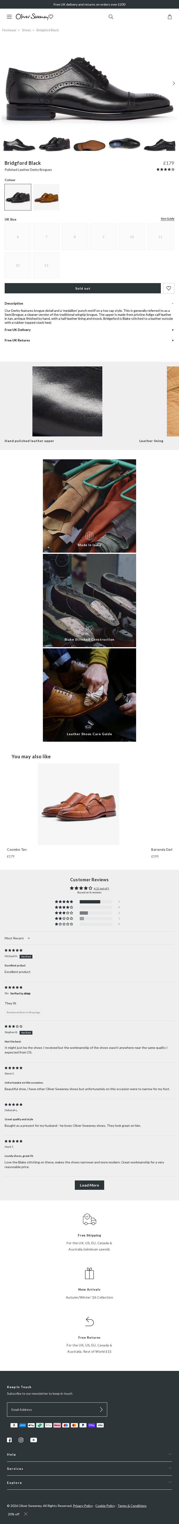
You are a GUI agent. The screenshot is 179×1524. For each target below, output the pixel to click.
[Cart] (169, 18)
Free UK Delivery (18, 330)
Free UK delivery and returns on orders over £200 (89, 4)
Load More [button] (89, 1185)
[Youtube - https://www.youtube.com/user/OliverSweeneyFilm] (33, 1441)
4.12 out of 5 (101, 888)
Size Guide (167, 218)
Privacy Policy (83, 1506)
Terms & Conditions (132, 1506)
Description (14, 303)
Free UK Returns (17, 340)
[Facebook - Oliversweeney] (9, 1441)
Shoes (26, 30)
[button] (165, 169)
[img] (13, 950)
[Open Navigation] (11, 19)
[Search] (111, 17)
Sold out (82, 288)
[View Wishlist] (51, 17)
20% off (13, 1514)
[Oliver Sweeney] (32, 19)
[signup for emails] (101, 1409)
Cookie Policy (105, 1506)
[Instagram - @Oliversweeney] (21, 1441)
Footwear (9, 30)
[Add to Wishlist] (168, 288)
